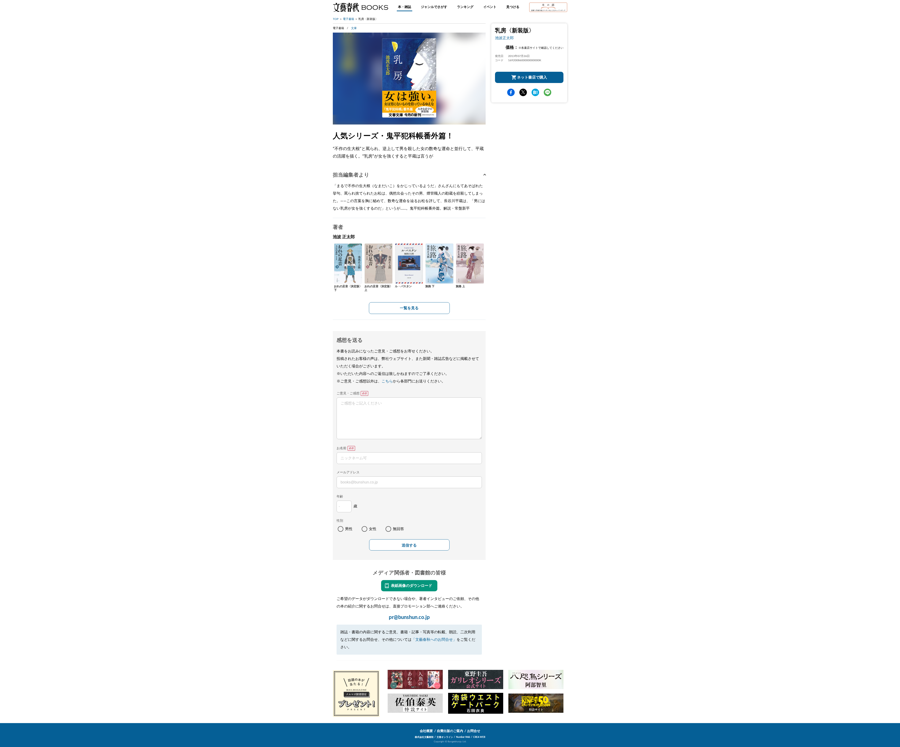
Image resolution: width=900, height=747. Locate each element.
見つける (512, 7)
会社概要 (426, 731)
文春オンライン (445, 737)
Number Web (463, 737)
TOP (335, 19)
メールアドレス (348, 472)
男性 (348, 529)
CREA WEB (479, 737)
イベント (489, 7)
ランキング (465, 7)
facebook (511, 92)
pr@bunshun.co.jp (409, 617)
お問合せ (473, 731)
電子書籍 (348, 19)
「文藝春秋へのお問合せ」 (434, 639)
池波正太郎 (504, 38)
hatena (535, 92)
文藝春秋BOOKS (360, 7)
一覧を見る (409, 308)
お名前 (341, 448)
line (547, 92)
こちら (387, 381)
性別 (340, 520)
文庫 (354, 28)
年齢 (340, 496)
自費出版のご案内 (450, 731)
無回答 (398, 529)
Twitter (523, 92)
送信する (409, 545)
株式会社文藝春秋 (424, 737)
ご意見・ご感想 (348, 393)
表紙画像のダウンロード (411, 586)
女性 (372, 529)
